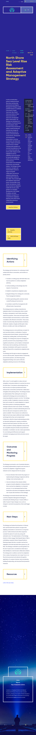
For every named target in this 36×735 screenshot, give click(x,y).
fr (28, 9)
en (25, 9)
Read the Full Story (13, 207)
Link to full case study (8, 582)
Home (7, 1)
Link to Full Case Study (13, 237)
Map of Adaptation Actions (18, 684)
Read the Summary (11, 231)
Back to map (30, 54)
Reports (18, 682)
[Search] (25, 1)
